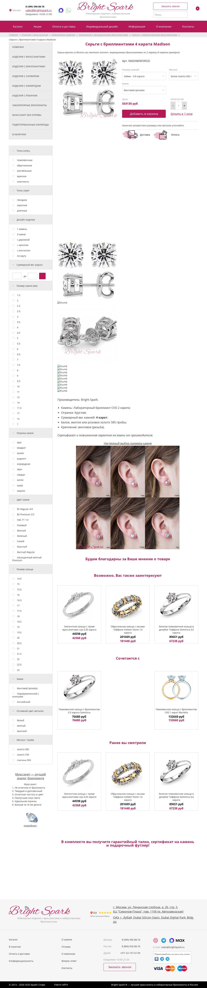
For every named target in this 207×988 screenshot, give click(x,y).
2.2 (18, 305)
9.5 (18, 381)
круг (19, 442)
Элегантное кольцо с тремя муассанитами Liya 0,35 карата (79, 628)
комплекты (23, 181)
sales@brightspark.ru (39, 10)
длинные (22, 210)
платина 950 (24, 760)
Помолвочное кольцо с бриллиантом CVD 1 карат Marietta (176, 711)
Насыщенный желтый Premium (27, 559)
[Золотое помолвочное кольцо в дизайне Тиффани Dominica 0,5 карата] (176, 606)
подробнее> (30, 825)
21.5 (19, 653)
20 (18, 637)
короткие (22, 205)
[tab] (30, 150)
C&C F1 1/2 (23, 519)
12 (18, 397)
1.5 (18, 295)
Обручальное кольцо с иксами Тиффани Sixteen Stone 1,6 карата (128, 629)
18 (18, 616)
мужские (21, 176)
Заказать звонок (170, 6)
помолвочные (25, 160)
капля (20, 479)
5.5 (18, 343)
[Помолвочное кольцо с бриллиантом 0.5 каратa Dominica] (79, 688)
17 (18, 413)
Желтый (21, 530)
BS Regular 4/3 (25, 509)
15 (18, 418)
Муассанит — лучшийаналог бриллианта (30, 776)
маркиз (21, 490)
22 (18, 659)
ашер (20, 485)
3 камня (21, 234)
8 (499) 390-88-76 (35, 6)
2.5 (18, 311)
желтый (21, 725)
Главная (13, 34)
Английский (23, 701)
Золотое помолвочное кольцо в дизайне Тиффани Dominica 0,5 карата (176, 629)
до (25, 275)
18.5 (19, 621)
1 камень (22, 229)
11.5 (19, 407)
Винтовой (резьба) (27, 688)
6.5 (18, 354)
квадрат (21, 447)
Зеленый (22, 535)
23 (18, 670)
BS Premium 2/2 (25, 514)
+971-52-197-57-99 (130, 953)
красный (22, 731)
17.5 (19, 610)
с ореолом (22, 245)
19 (18, 627)
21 (18, 648)
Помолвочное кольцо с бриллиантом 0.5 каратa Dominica (79, 711)
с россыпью (23, 250)
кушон (20, 453)
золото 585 (23, 749)
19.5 (19, 632)
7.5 (18, 364)
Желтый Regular (26, 552)
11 (18, 391)
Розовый (22, 525)
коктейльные (24, 170)
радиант (21, 458)
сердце (21, 474)
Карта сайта (61, 984)
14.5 (19, 578)
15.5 (19, 589)
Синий (20, 541)
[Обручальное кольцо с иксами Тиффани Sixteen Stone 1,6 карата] (127, 606)
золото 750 (23, 754)
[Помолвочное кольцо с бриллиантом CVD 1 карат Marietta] (176, 688)
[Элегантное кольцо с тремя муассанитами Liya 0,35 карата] (79, 606)
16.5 (19, 600)
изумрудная (23, 463)
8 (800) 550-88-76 (131, 946)
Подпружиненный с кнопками (25, 695)
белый (20, 720)
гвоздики (22, 199)
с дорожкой (23, 239)
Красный (22, 546)
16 (18, 594)
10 (18, 386)
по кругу (21, 255)
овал (19, 469)
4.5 (18, 332)
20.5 (19, 643)
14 (18, 402)
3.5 (18, 322)
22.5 (19, 664)
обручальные (24, 165)
